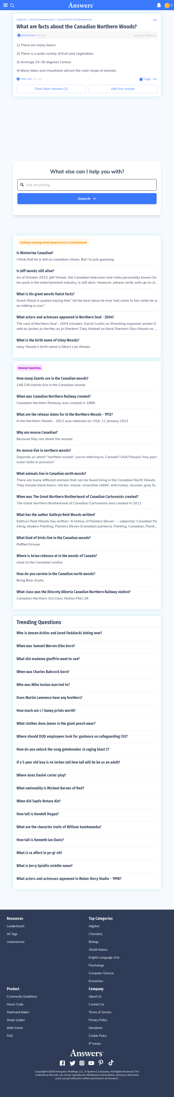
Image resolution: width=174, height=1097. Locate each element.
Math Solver (15, 1028)
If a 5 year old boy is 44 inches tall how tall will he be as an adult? (68, 762)
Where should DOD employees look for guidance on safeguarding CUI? (72, 736)
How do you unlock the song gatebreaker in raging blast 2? (63, 749)
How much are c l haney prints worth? (46, 710)
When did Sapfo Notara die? (39, 801)
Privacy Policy (98, 1020)
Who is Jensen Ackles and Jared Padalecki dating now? (59, 633)
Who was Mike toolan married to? (43, 684)
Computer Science (101, 973)
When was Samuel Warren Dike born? (46, 646)
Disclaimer (96, 1028)
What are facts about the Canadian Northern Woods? (77, 26)
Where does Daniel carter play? (41, 775)
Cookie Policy (98, 1036)
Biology (94, 942)
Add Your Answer (123, 89)
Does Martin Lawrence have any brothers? (49, 697)
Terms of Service (100, 1012)
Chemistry (95, 934)
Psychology (96, 965)
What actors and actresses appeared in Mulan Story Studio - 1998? (69, 878)
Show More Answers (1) (51, 89)
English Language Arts (104, 957)
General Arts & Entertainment (75, 19)
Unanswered (15, 942)
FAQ (10, 1036)
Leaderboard (15, 926)
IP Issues (95, 1043)
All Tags (12, 934)
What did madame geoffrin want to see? (48, 659)
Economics (96, 981)
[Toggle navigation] (5, 5)
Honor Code (15, 1004)
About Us (95, 996)
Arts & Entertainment (42, 19)
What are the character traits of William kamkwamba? (59, 827)
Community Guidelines (22, 996)
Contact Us (96, 1004)
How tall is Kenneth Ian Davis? (40, 840)
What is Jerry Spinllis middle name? (45, 865)
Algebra (94, 926)
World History (98, 950)
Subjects (22, 19)
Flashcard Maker (18, 1012)
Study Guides (16, 1020)
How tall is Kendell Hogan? (38, 814)
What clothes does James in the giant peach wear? (56, 723)
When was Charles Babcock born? (43, 671)
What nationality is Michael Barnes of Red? (50, 788)
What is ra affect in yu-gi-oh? (39, 852)
